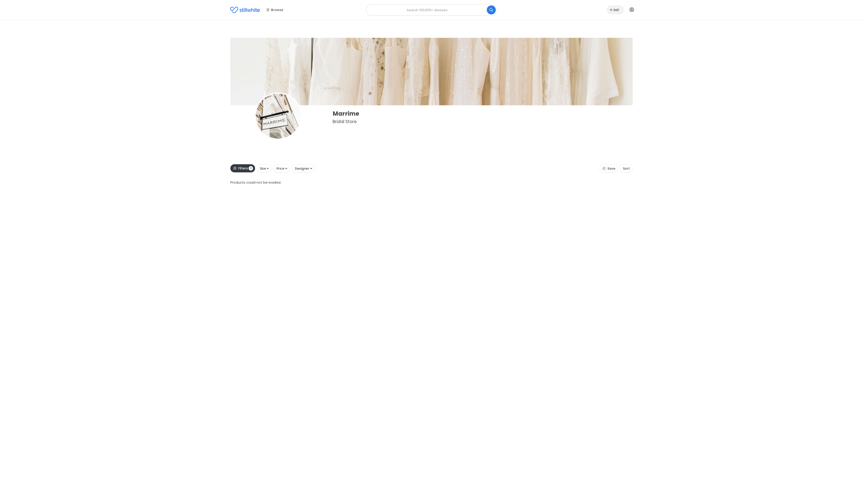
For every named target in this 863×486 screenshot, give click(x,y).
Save (611, 168)
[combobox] (431, 9)
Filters (244, 168)
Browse (277, 10)
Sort (626, 168)
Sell (616, 10)
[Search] (491, 9)
